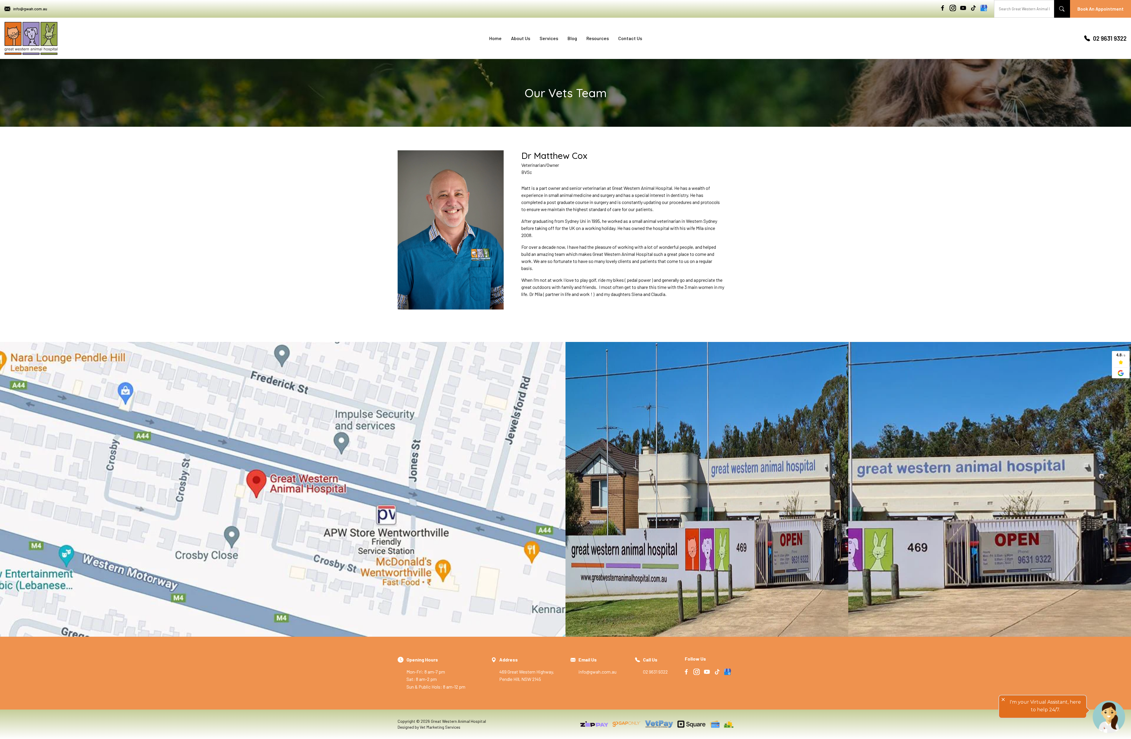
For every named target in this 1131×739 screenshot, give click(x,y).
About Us (520, 38)
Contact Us (630, 38)
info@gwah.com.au (30, 8)
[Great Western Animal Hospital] (30, 38)
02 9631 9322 (1110, 38)
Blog (572, 38)
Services (549, 38)
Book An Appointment (1100, 8)
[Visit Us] (283, 489)
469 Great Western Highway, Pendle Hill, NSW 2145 (526, 669)
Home (495, 38)
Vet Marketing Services (440, 727)
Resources (597, 38)
